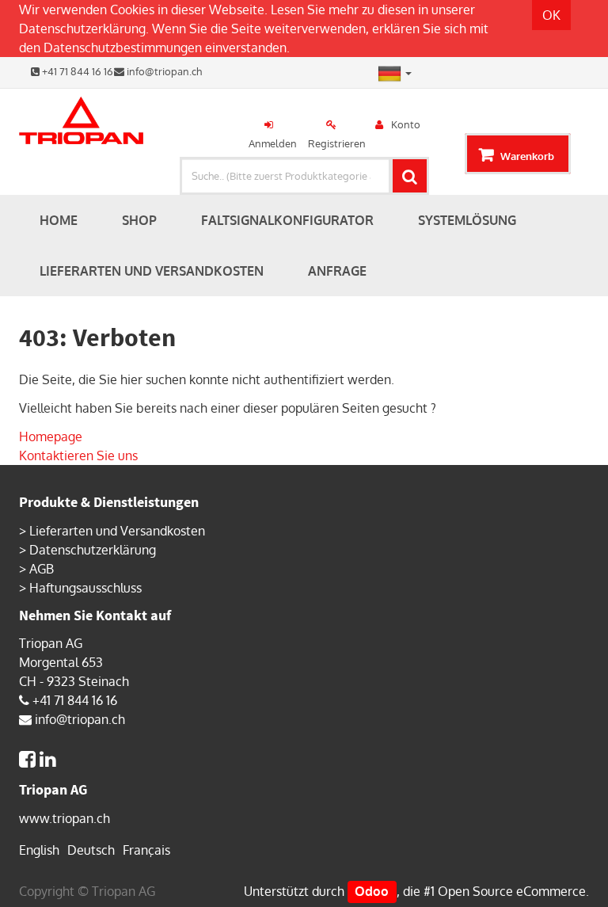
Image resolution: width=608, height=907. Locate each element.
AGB (41, 569)
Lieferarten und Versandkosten (117, 531)
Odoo (372, 891)
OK (551, 15)
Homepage (50, 436)
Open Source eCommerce (512, 891)
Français (146, 850)
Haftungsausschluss (85, 588)
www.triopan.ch (64, 818)
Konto (405, 124)
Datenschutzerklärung (82, 28)
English (39, 850)
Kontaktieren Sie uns (78, 455)
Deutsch (91, 850)
